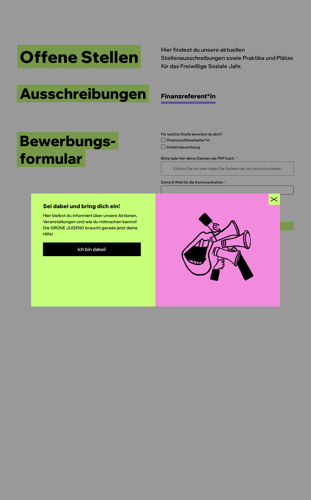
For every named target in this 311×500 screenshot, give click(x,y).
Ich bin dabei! (92, 249)
